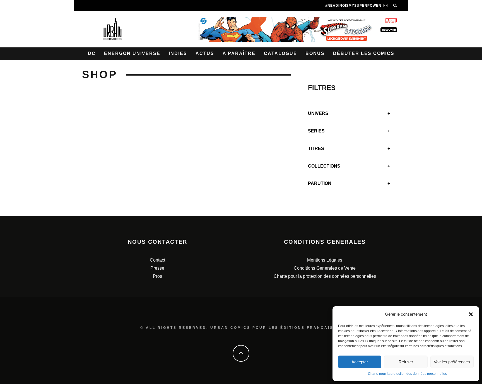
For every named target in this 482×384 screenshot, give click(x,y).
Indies (178, 53)
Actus (205, 53)
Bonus (315, 53)
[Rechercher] (395, 5)
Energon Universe (132, 53)
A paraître (239, 53)
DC (92, 53)
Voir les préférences (452, 361)
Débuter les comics (363, 53)
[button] (471, 314)
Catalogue (280, 53)
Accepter (359, 361)
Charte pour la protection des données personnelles (407, 374)
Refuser (406, 361)
